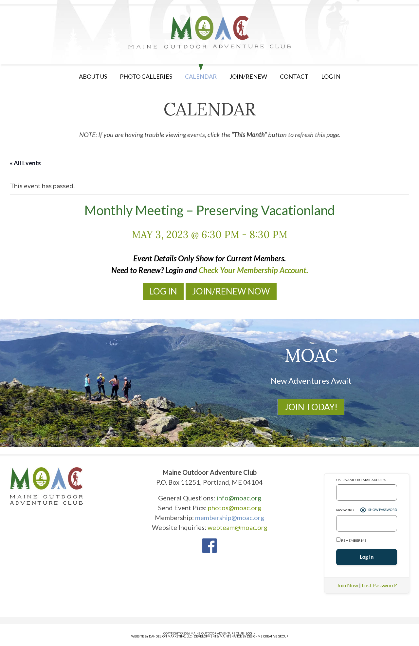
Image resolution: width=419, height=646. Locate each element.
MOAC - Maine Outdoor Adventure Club (209, 32)
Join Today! (310, 407)
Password (345, 510)
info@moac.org (238, 498)
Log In (163, 291)
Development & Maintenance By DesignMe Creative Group (241, 636)
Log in (330, 76)
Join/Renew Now (231, 291)
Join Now (347, 585)
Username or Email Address (361, 480)
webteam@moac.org (237, 527)
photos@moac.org (234, 508)
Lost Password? (379, 585)
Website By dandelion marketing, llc (161, 636)
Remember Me (353, 540)
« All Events (25, 163)
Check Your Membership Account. (253, 270)
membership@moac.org (229, 517)
